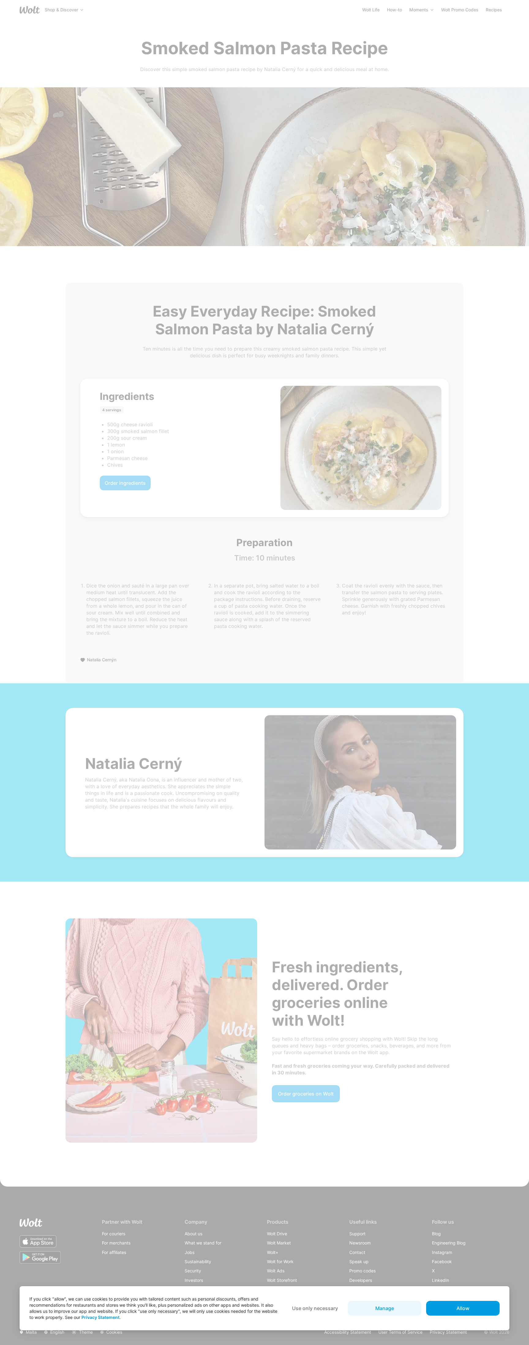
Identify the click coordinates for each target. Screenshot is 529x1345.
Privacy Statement (100, 1317)
